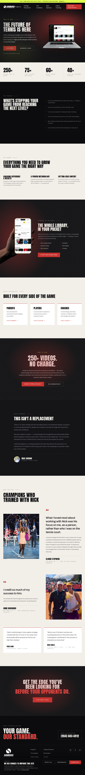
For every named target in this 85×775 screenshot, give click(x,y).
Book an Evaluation (72, 6)
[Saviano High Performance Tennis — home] (9, 7)
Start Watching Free (49, 254)
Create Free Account (32, 384)
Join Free (9, 48)
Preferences (61, 762)
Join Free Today (42, 699)
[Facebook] (75, 750)
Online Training (58, 6)
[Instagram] (70, 750)
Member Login (25, 48)
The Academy (39, 6)
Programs (18, 6)
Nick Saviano (48, 6)
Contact (45, 757)
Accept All (75, 762)
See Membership (54, 384)
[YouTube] (80, 750)
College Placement (27, 6)
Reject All (48, 762)
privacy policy (25, 769)
